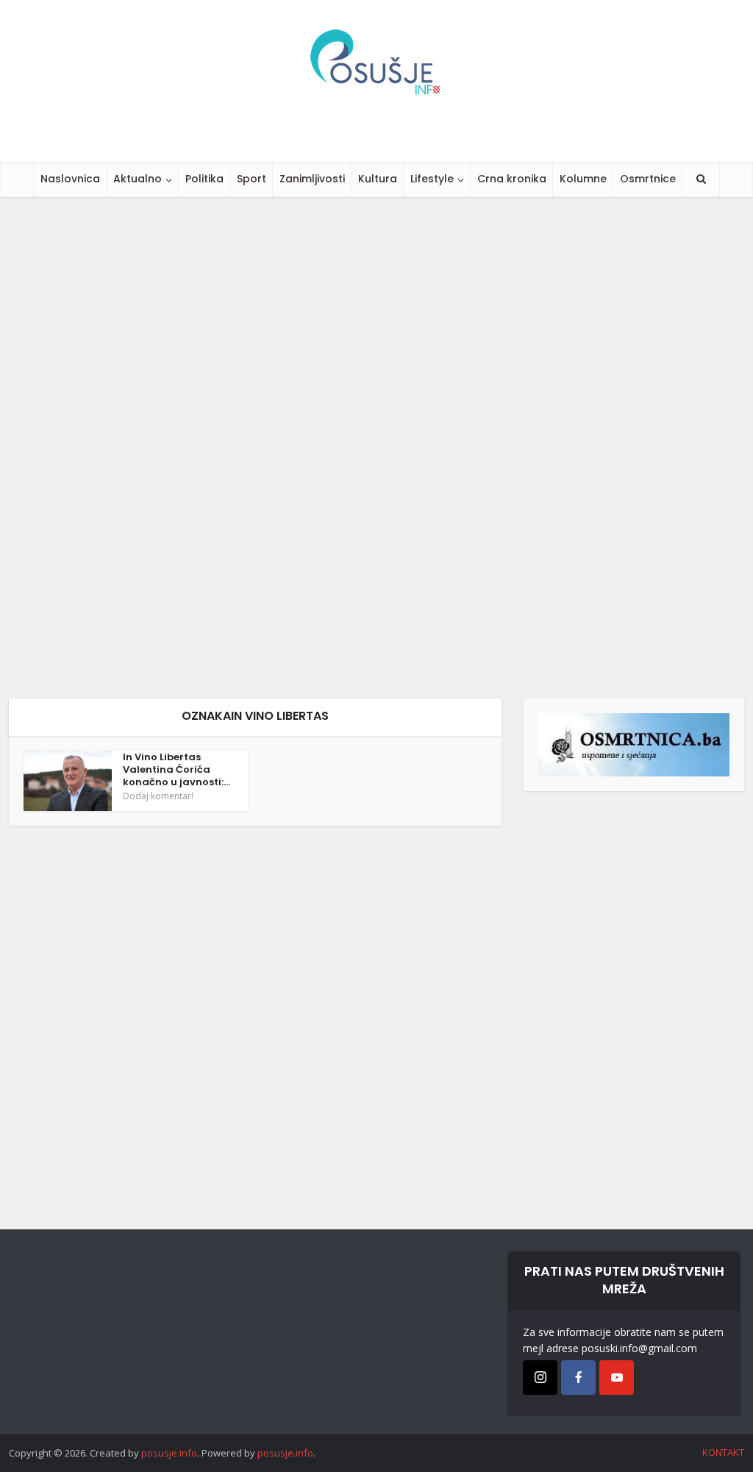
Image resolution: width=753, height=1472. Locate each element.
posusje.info (169, 1453)
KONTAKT (723, 1452)
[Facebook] (578, 1377)
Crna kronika (511, 178)
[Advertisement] (376, 447)
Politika (204, 178)
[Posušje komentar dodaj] (633, 744)
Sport (251, 178)
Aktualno (137, 178)
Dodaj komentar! (158, 796)
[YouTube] (616, 1377)
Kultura (377, 178)
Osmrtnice (648, 178)
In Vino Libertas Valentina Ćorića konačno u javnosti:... (176, 769)
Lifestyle (432, 178)
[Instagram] (540, 1377)
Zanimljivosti (312, 178)
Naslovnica (70, 178)
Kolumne (583, 178)
